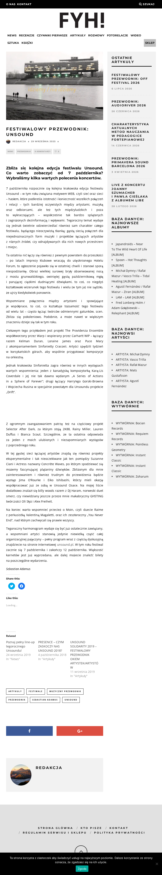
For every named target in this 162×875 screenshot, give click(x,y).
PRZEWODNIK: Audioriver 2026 (129, 103)
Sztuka (13, 42)
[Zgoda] (157, 864)
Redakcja (19, 141)
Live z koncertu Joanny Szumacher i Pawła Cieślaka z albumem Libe (130, 192)
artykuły (15, 691)
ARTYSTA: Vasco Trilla (131, 359)
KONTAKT (118, 828)
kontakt (24, 4)
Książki (27, 42)
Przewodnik (24, 151)
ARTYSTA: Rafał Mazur (131, 365)
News (11, 35)
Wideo (136, 35)
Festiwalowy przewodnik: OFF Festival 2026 (130, 78)
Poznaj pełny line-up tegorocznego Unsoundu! (20, 646)
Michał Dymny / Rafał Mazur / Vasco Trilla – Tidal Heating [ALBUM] (131, 276)
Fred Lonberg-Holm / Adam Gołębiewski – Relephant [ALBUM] (128, 308)
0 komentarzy (43, 151)
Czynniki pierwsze (52, 35)
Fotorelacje (117, 35)
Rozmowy (96, 35)
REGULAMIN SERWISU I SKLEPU (55, 832)
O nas (11, 4)
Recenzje (26, 35)
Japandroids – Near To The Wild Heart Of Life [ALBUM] (129, 249)
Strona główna (55, 828)
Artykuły (78, 35)
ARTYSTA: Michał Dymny (133, 354)
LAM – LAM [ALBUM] (130, 297)
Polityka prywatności (119, 832)
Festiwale (36, 691)
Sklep (150, 42)
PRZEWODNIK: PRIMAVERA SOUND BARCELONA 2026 (130, 162)
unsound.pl (65, 545)
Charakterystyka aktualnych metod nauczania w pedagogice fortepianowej (130, 131)
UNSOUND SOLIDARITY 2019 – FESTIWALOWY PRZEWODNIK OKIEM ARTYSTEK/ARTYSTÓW (84, 654)
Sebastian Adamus (45, 699)
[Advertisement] (83, 407)
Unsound (71, 699)
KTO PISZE (91, 828)
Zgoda (82, 868)
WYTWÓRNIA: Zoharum (132, 476)
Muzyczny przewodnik (65, 691)
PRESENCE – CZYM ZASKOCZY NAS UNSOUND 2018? (51, 646)
